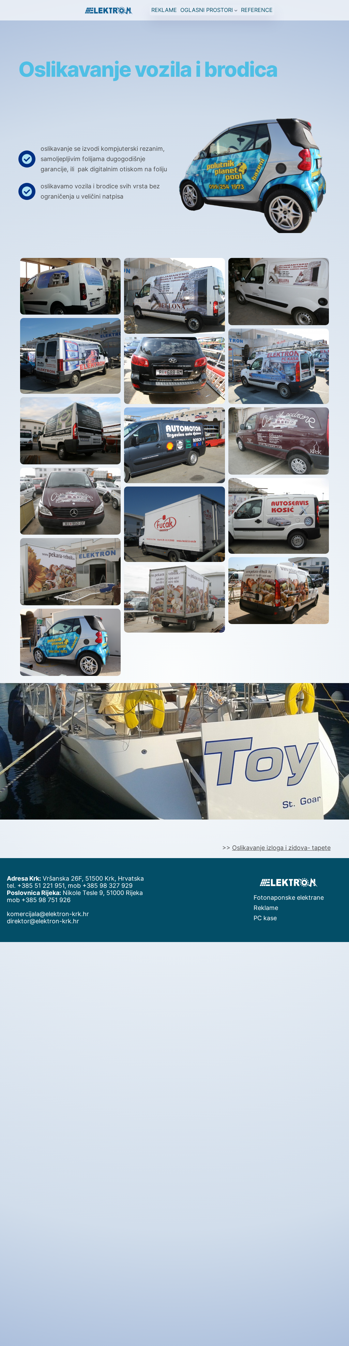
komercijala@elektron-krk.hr (48, 913)
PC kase (265, 918)
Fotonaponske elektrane (289, 897)
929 (127, 885)
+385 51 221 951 (40, 885)
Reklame (266, 907)
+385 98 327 (101, 885)
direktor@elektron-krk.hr (43, 921)
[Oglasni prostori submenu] (236, 10)
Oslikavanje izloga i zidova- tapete (281, 847)
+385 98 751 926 (46, 899)
